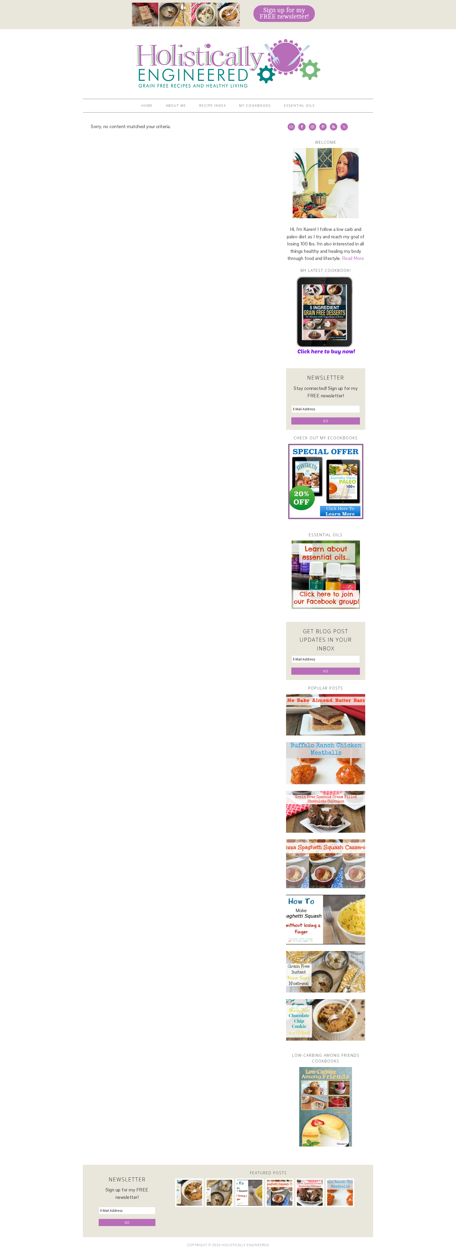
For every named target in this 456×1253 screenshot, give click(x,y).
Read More (353, 258)
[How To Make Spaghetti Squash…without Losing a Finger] (325, 919)
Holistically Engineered (228, 61)
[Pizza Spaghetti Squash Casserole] (325, 863)
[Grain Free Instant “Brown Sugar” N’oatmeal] (325, 972)
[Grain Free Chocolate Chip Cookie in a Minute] (325, 1020)
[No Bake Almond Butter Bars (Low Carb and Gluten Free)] (325, 714)
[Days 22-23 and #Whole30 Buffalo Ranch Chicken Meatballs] (325, 763)
